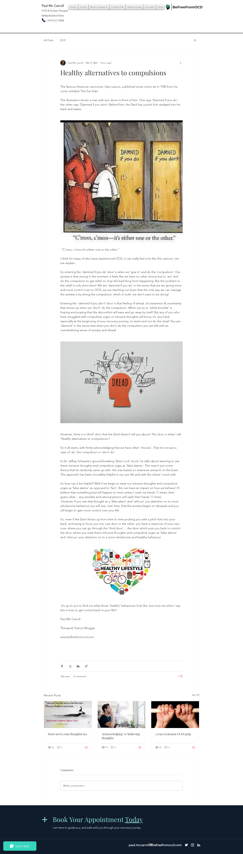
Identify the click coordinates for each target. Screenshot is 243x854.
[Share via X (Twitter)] (70, 666)
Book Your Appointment (98, 819)
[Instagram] (192, 845)
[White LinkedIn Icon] (199, 845)
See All (195, 694)
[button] (195, 40)
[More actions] (181, 63)
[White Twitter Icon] (186, 845)
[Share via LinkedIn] (78, 666)
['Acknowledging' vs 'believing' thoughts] (121, 714)
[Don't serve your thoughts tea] (68, 714)
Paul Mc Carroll (53, 6)
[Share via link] (86, 666)
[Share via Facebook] (61, 666)
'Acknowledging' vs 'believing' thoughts (121, 736)
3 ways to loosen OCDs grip (173, 734)
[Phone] (43, 20)
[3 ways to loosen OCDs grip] (175, 714)
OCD (63, 40)
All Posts (48, 40)
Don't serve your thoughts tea (67, 734)
